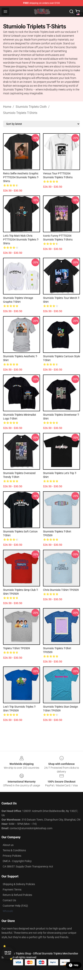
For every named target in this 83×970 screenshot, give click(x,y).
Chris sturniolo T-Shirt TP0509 (61, 589)
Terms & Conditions (14, 850)
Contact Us (9, 900)
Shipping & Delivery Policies (19, 884)
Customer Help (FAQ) (15, 905)
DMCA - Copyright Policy (17, 861)
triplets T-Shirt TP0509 (16, 648)
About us (8, 844)
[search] (71, 11)
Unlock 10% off (7, 953)
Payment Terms (12, 889)
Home (7, 107)
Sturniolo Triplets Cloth (31, 107)
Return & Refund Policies (17, 894)
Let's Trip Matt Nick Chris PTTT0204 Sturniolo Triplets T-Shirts (21, 239)
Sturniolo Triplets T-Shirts (20, 113)
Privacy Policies (12, 855)
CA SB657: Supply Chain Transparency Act (28, 866)
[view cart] (77, 11)
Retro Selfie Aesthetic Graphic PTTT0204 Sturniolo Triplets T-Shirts (21, 177)
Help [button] (76, 965)
